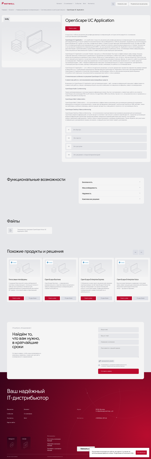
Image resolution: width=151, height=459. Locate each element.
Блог (84, 3)
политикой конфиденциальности (118, 364)
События (78, 3)
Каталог (59, 3)
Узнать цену (72, 28)
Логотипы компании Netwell (54, 440)
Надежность (86, 193)
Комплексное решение (90, 199)
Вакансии (10, 409)
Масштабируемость (89, 188)
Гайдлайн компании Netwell (53, 444)
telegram (11, 439)
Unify (7, 19)
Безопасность (87, 182)
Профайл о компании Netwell (54, 449)
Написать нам (122, 4)
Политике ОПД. (128, 453)
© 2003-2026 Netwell (12, 456)
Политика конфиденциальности (55, 456)
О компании (68, 3)
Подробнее (32, 298)
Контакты (91, 3)
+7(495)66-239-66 (101, 418)
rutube (24, 439)
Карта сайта (11, 422)
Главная (4, 10)
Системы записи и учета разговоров (53, 10)
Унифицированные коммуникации (27, 10)
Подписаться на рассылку (139, 4)
